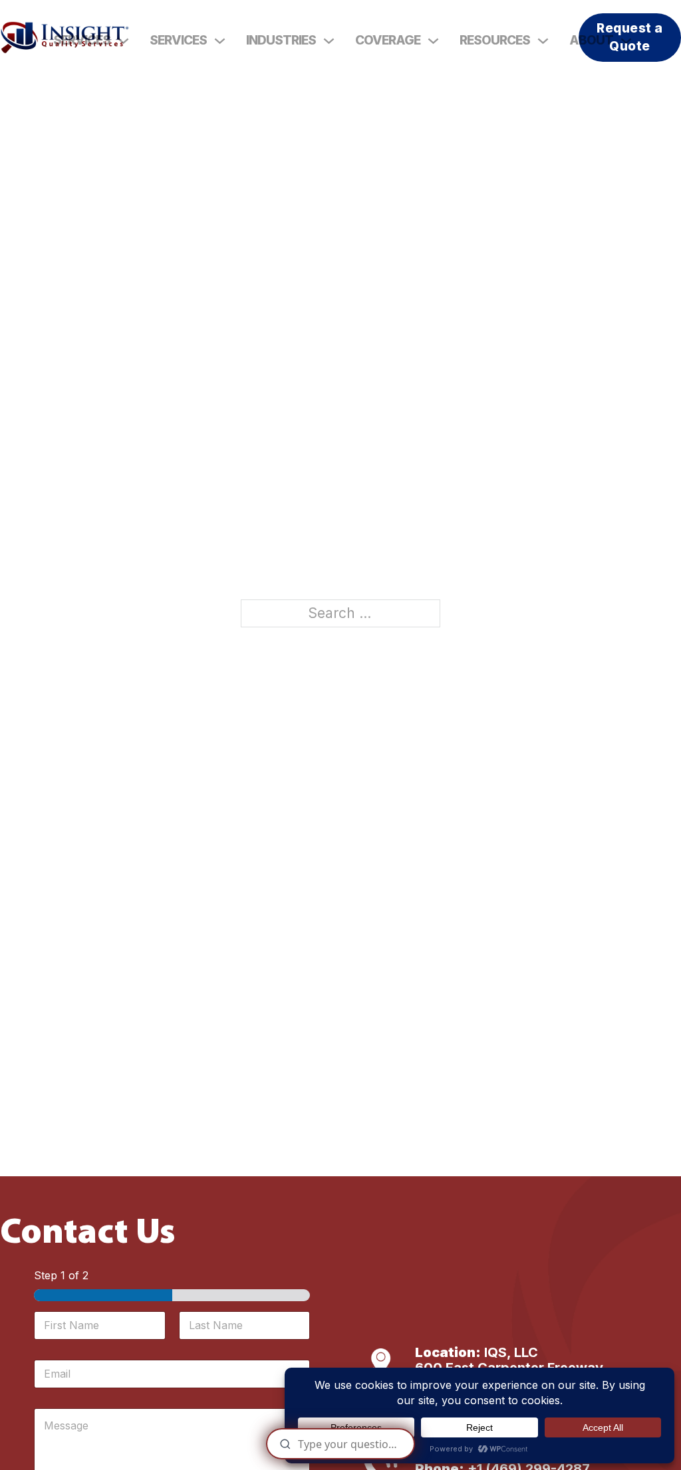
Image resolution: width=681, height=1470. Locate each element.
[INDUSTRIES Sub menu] (329, 41)
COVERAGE (387, 40)
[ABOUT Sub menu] (626, 41)
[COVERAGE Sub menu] (433, 41)
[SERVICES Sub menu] (219, 41)
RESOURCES (495, 40)
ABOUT (591, 40)
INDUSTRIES (281, 40)
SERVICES (81, 40)
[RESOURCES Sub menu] (543, 41)
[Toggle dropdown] (123, 41)
